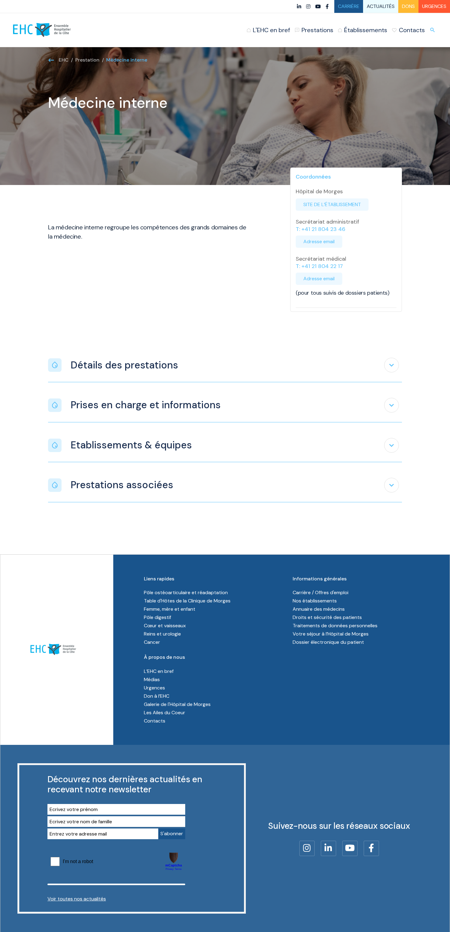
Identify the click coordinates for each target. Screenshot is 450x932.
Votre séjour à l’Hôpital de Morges (331, 634)
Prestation (87, 60)
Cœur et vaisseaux (165, 625)
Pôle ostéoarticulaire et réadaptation (186, 592)
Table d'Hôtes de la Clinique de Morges (187, 601)
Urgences (434, 6)
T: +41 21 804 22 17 (319, 266)
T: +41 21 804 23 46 (320, 229)
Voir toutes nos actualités (76, 899)
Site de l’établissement (332, 204)
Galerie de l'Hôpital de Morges (177, 704)
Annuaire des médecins (319, 609)
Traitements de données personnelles (335, 625)
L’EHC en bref (159, 671)
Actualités (381, 6)
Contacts (154, 721)
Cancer (152, 642)
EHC (64, 60)
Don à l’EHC (156, 696)
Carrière (348, 6)
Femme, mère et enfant (169, 609)
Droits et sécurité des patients (327, 617)
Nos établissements (315, 601)
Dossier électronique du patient (328, 642)
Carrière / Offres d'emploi (320, 592)
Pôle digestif (157, 617)
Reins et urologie (162, 634)
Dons (408, 6)
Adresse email (319, 241)
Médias (152, 679)
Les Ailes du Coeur (164, 712)
